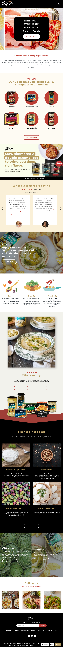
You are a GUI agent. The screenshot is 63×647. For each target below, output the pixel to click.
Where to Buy (25, 630)
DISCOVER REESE (31, 36)
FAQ (56, 630)
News (33, 630)
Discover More (31, 137)
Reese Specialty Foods (7, 4)
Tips (38, 630)
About (43, 630)
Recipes (16, 630)
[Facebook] (35, 636)
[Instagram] (32, 636)
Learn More (9, 261)
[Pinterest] (29, 636)
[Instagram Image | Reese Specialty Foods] (10, 600)
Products (8, 630)
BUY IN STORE (39, 388)
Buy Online (21, 388)
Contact (50, 630)
